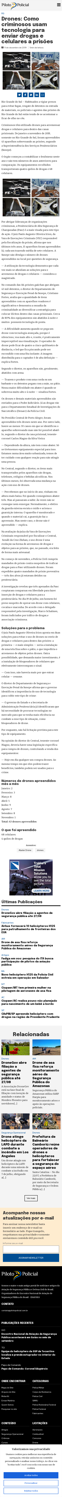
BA (2, 971)
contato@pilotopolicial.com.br (14, 1310)
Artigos (5, 955)
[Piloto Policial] (15, 5)
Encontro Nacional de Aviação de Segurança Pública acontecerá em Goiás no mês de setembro (29, 1337)
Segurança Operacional (13, 1132)
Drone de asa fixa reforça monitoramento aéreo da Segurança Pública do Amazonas (27, 945)
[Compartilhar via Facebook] (25, 95)
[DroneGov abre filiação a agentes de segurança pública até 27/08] (15, 1047)
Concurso (36, 1438)
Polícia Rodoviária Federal (44, 1404)
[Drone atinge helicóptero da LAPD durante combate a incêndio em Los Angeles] (15, 1121)
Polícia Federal (39, 1409)
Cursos (4, 1442)
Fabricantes (7, 922)
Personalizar (31, 1483)
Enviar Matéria (8, 1400)
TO (3, 1347)
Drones (5, 909)
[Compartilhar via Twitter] (19, 95)
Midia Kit (5, 1396)
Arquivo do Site (8, 1392)
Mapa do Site (7, 1387)
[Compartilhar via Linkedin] (36, 95)
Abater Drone (25, 850)
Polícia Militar (38, 1387)
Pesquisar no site (9, 1409)
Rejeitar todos (31, 1491)
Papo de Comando (11, 1365)
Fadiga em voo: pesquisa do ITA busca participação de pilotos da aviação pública (27, 961)
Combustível (38, 1434)
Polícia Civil (37, 1396)
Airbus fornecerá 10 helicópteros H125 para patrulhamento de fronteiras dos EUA (28, 929)
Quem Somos (7, 1404)
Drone (35, 1442)
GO (3, 1330)
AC (2, 997)
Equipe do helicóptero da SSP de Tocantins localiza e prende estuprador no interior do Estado (28, 1355)
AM (3, 938)
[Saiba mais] (31, 877)
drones (40, 850)
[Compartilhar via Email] (42, 95)
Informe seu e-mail (13, 1243)
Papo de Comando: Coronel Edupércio (24, 1369)
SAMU (35, 1400)
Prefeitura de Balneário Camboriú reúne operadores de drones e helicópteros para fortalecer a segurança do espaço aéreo (45, 1152)
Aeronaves (37, 1429)
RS (2, 13)
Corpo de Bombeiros (41, 1392)
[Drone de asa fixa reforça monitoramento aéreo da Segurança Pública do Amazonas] (46, 1047)
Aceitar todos (31, 1475)
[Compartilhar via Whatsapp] (31, 95)
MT (3, 984)
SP (2, 1010)
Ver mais (31, 1198)
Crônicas (5, 1438)
